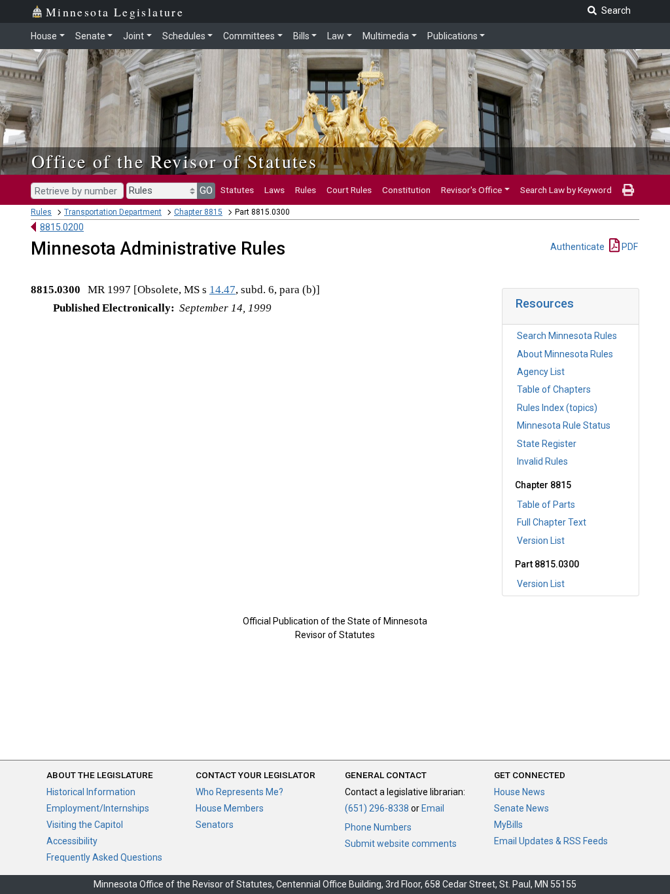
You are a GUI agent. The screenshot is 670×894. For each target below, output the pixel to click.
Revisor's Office (471, 190)
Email (432, 808)
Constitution (406, 190)
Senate (90, 36)
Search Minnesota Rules (567, 336)
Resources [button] (545, 303)
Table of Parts (546, 504)
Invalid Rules (542, 461)
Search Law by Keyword (566, 190)
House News (519, 792)
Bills (301, 36)
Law (335, 36)
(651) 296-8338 (377, 808)
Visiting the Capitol (84, 824)
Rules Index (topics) (557, 407)
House (44, 36)
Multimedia (385, 36)
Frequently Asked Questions (104, 857)
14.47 (222, 289)
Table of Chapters (554, 389)
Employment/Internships (97, 808)
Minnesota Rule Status (563, 425)
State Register (546, 443)
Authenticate (577, 246)
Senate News (521, 808)
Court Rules (349, 190)
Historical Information (90, 792)
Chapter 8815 (198, 212)
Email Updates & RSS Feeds (551, 841)
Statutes (237, 190)
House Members (230, 808)
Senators (215, 824)
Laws (274, 190)
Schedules (183, 36)
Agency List (541, 372)
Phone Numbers (378, 827)
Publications (452, 36)
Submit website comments (401, 843)
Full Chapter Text (551, 522)
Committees (249, 36)
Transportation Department (113, 212)
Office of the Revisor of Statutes (174, 161)
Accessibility (71, 841)
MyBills (508, 824)
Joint (133, 36)
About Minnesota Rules (565, 354)
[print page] (628, 190)
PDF (629, 246)
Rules (305, 190)
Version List (541, 540)
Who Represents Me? (239, 792)
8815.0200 (62, 227)
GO (206, 190)
